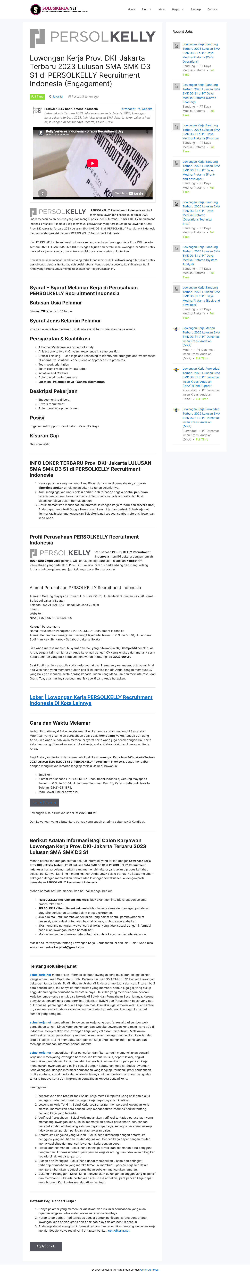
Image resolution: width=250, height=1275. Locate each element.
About (161, 9)
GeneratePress (149, 1269)
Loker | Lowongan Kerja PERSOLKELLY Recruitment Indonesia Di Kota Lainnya (91, 700)
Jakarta (57, 96)
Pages (176, 9)
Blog (144, 9)
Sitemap (196, 9)
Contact (212, 9)
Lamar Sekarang (44, 802)
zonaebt (130, 109)
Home (131, 9)
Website (147, 109)
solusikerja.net (40, 974)
